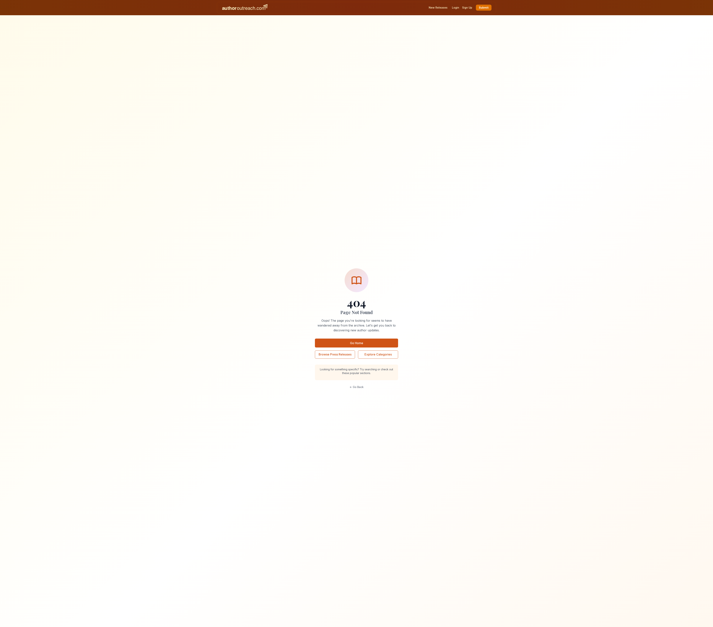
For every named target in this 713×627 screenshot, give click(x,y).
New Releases (438, 7)
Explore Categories (378, 354)
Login (455, 7)
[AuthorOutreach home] (245, 7)
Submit (484, 7)
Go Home (356, 343)
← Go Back (357, 387)
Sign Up (467, 7)
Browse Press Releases (335, 354)
